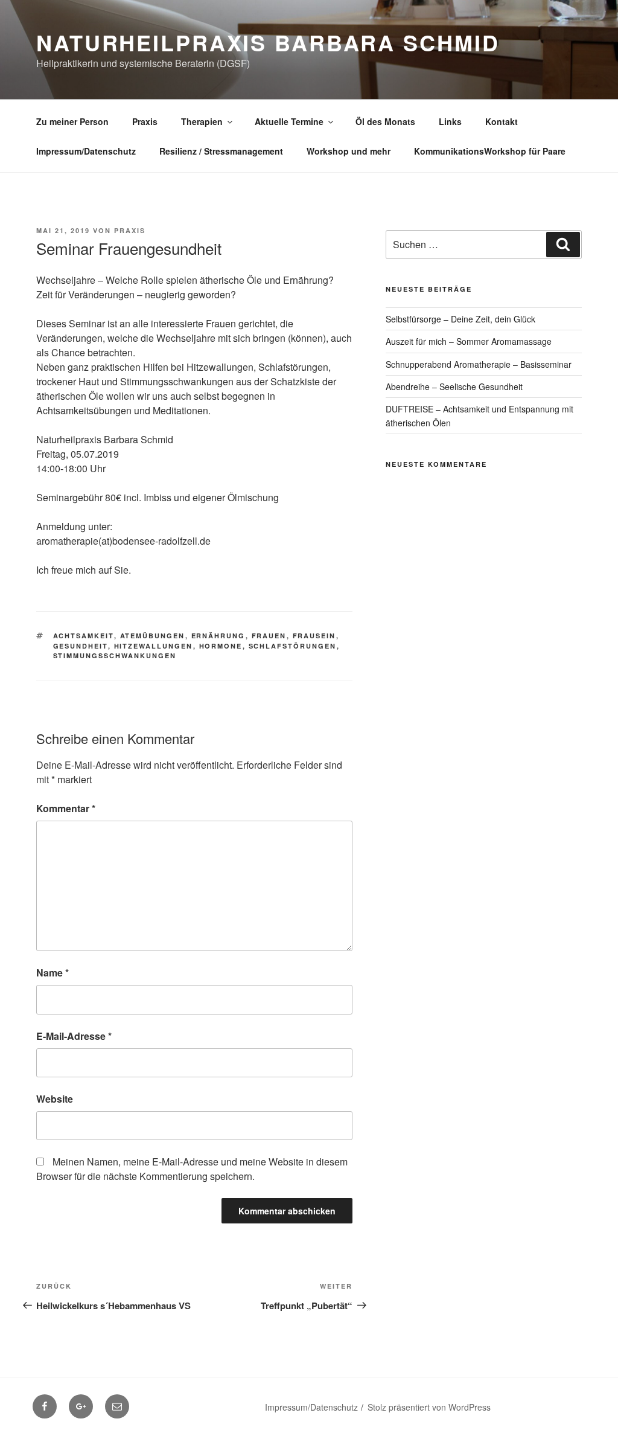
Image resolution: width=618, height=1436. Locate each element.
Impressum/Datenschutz (86, 151)
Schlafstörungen (293, 645)
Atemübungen (152, 635)
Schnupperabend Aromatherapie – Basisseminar (479, 364)
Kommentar (65, 808)
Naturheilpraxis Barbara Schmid (267, 42)
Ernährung (218, 635)
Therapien (202, 121)
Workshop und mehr (348, 151)
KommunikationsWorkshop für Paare (489, 151)
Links (450, 121)
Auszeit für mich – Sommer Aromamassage (469, 341)
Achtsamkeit (83, 635)
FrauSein (314, 635)
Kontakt (501, 121)
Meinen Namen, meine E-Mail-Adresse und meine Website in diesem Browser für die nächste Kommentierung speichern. (192, 1169)
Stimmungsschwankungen (115, 655)
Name (52, 972)
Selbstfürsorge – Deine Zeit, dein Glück (460, 319)
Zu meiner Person (72, 121)
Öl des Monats (385, 121)
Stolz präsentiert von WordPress (429, 1407)
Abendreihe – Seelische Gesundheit (454, 386)
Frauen (269, 635)
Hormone (221, 645)
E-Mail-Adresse (74, 1036)
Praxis (145, 121)
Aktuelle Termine (289, 121)
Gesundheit (80, 645)
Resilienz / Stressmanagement (221, 151)
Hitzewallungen (153, 645)
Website (54, 1099)
